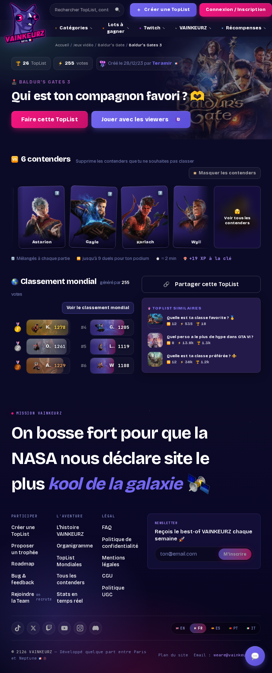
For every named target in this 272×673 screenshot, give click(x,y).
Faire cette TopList (49, 119)
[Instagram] (80, 628)
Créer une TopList (163, 10)
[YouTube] (64, 628)
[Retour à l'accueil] (25, 23)
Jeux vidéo (83, 45)
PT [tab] (235, 628)
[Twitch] (48, 628)
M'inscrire (234, 554)
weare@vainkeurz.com (237, 654)
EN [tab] (182, 628)
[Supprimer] (50, 193)
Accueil (62, 45)
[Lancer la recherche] (118, 10)
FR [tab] (200, 628)
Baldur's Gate (111, 45)
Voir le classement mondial (98, 307)
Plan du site (173, 654)
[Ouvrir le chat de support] (255, 656)
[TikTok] (17, 628)
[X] (33, 628)
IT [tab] (253, 628)
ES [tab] (218, 628)
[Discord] (95, 628)
